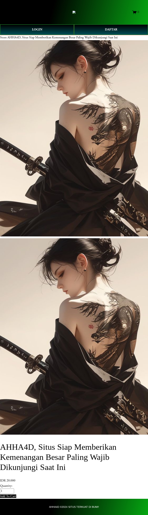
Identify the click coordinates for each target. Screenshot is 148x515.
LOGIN (37, 29)
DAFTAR (111, 29)
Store (3, 37)
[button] (8, 496)
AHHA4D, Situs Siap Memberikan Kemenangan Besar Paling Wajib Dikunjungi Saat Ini (62, 37)
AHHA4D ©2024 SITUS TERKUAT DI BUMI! (74, 506)
